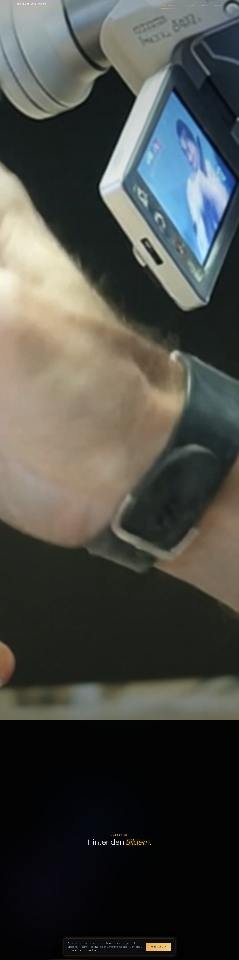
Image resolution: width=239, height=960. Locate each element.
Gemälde (133, 5)
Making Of (168, 5)
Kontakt (217, 5)
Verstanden (159, 947)
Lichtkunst (150, 5)
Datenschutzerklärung (88, 950)
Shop (204, 5)
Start (119, 5)
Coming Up (187, 5)
